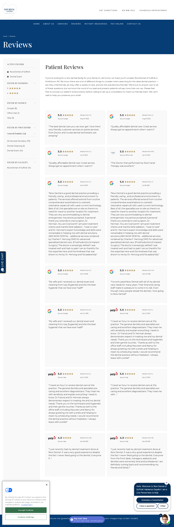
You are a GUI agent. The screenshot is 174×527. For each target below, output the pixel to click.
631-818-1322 (128, 10)
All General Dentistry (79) (18, 141)
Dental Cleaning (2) (16, 146)
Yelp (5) (10, 118)
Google (65, 119)
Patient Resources (96, 24)
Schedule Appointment (153, 10)
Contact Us (134, 24)
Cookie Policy (26, 505)
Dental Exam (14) (15, 150)
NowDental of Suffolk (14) (19, 168)
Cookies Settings (26, 517)
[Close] (46, 485)
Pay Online (117, 24)
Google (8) (12, 108)
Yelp (126, 313)
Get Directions (108, 10)
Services (63, 24)
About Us (48, 24)
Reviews (76, 24)
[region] (26, 503)
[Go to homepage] (47, 10)
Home (36, 24)
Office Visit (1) (13, 113)
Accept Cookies (26, 510)
